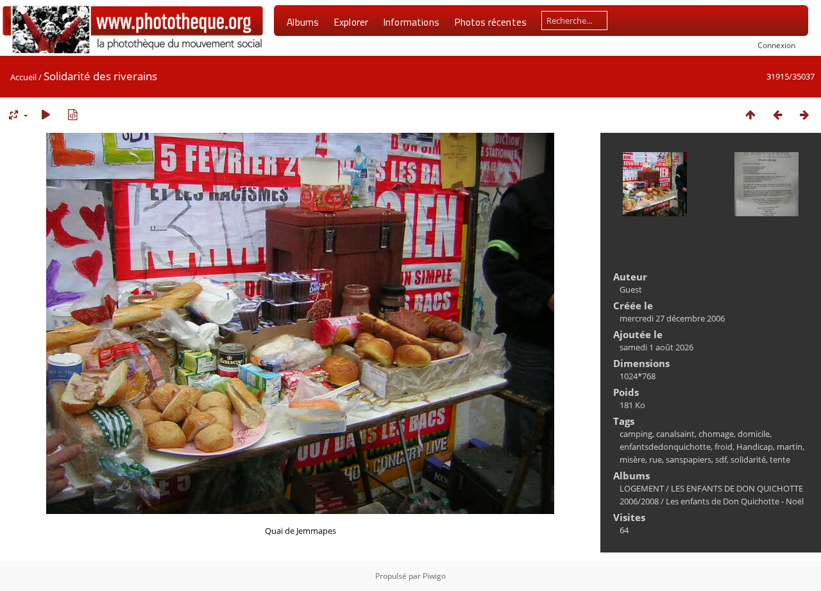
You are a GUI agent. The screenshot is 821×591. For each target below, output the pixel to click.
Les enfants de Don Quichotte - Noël (735, 501)
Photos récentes (490, 22)
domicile (754, 434)
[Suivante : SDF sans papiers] (804, 114)
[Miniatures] (750, 114)
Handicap (754, 446)
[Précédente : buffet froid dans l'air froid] (777, 114)
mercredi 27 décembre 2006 (672, 318)
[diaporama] (45, 114)
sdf (721, 459)
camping (636, 434)
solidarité (748, 459)
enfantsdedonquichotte (665, 446)
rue (655, 459)
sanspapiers (688, 459)
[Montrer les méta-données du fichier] (72, 114)
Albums (303, 22)
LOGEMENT (642, 488)
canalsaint (675, 434)
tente (780, 459)
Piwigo (434, 575)
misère (632, 459)
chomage (716, 434)
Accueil (23, 77)
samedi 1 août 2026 (656, 347)
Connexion (776, 45)
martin (789, 446)
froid (723, 446)
